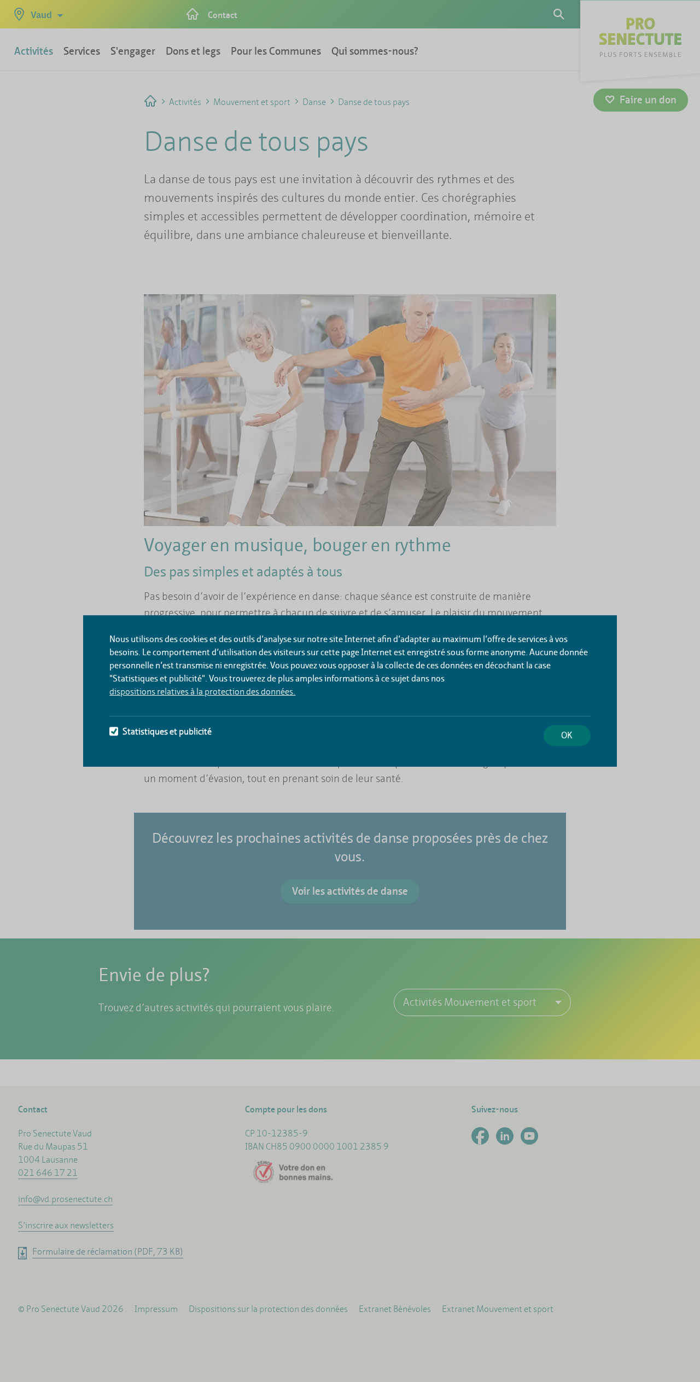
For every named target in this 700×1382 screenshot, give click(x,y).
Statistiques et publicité (167, 731)
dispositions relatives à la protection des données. (202, 691)
